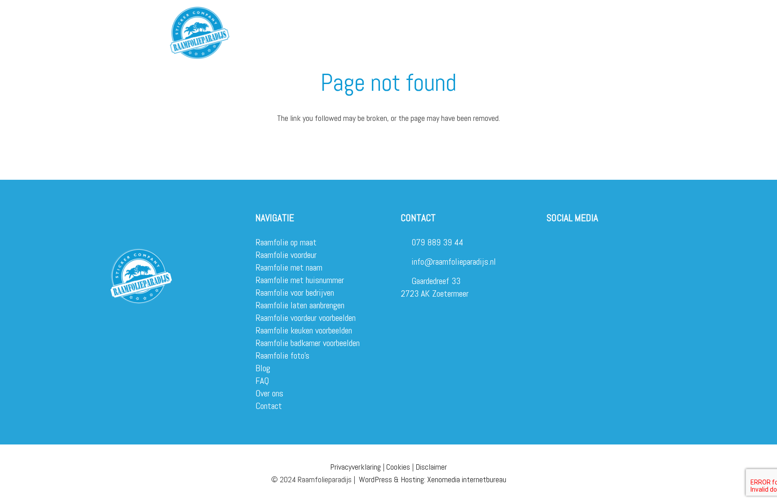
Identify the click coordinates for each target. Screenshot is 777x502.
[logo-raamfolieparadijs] (199, 33)
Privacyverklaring (355, 467)
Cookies (398, 467)
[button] (282, 18)
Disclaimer (431, 467)
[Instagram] (551, 242)
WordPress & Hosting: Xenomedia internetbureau (432, 479)
